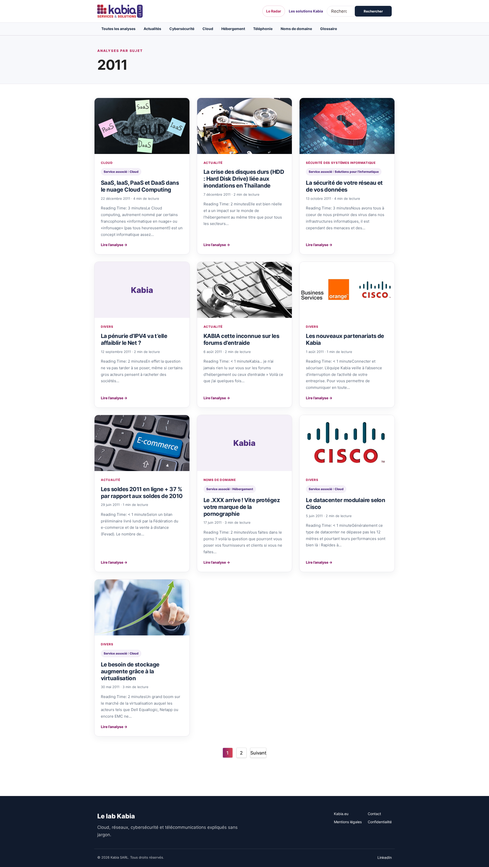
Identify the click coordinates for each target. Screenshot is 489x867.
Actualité (213, 163)
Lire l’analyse (114, 245)
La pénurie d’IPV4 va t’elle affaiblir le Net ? (134, 339)
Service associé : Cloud (121, 172)
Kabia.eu (341, 814)
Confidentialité (380, 822)
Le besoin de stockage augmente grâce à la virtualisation (130, 671)
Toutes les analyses (118, 28)
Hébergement (233, 28)
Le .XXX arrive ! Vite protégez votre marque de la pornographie (241, 507)
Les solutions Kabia (306, 11)
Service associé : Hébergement (229, 489)
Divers (107, 327)
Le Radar (273, 11)
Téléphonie (263, 28)
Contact (374, 814)
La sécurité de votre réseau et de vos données (344, 186)
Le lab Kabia (116, 816)
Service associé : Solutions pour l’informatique (344, 172)
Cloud (207, 28)
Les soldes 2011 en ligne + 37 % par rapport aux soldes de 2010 (142, 492)
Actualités (152, 28)
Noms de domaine (296, 28)
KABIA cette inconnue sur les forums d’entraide (241, 339)
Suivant (258, 753)
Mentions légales (348, 822)
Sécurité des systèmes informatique (340, 163)
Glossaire (328, 28)
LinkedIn (384, 857)
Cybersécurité (181, 28)
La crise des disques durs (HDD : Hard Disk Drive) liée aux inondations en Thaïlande (243, 178)
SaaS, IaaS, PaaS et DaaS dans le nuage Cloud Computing (140, 186)
